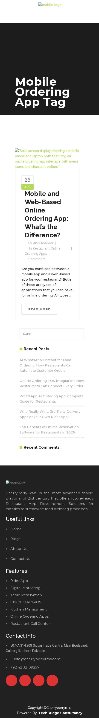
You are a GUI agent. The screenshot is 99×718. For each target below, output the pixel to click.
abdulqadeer (43, 243)
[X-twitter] (25, 680)
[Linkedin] (52, 680)
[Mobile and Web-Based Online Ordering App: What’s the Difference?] (47, 158)
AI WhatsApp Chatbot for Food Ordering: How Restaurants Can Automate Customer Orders (46, 365)
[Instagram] (38, 680)
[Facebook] (11, 680)
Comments (37, 259)
